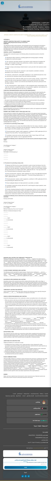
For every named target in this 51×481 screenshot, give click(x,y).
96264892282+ (39, 435)
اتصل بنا (14, 393)
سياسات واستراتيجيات (35, 393)
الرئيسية (45, 34)
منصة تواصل (37, 414)
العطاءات (24, 395)
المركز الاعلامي (19, 393)
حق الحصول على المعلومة (10, 395)
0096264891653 (39, 437)
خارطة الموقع (18, 395)
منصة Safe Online (36, 420)
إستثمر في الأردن (36, 408)
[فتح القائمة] (2, 3)
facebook (25, 476)
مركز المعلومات (26, 393)
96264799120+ (31, 435)
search (22, 476)
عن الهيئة (42, 393)
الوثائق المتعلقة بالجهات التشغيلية (41, 395)
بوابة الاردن (38, 402)
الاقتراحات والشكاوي (30, 395)
